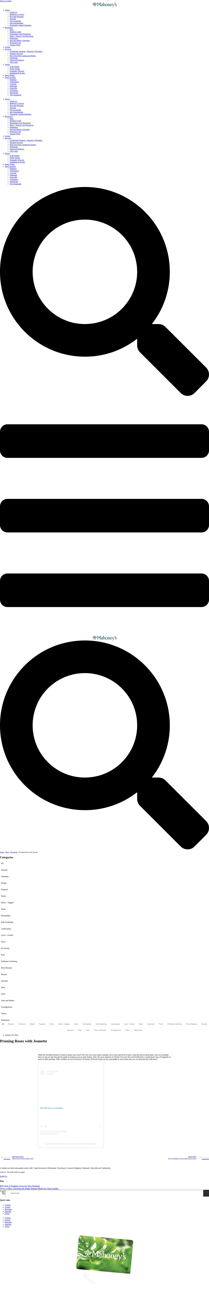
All (2, 863)
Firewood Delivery (17, 60)
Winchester (14, 93)
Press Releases (6, 968)
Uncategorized (6, 1007)
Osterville (13, 88)
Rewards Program (16, 17)
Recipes (4, 974)
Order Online (15, 69)
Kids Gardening (7, 922)
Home (2, 852)
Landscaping (6, 929)
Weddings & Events (17, 73)
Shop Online (10, 75)
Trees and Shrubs (7, 1000)
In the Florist (14, 67)
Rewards (8, 1209)
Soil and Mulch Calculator (20, 41)
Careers (8, 1205)
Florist (7, 64)
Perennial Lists (15, 43)
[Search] (206, 1193)
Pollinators (14, 38)
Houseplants (5, 916)
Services (8, 49)
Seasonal (4, 981)
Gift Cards (14, 62)
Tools (3, 994)
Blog (11, 30)
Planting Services (16, 54)
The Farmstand (15, 95)
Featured (4, 889)
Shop (3, 987)
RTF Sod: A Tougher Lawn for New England (20, 1186)
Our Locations (10, 78)
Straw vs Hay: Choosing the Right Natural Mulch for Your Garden (29, 1188)
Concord (13, 84)
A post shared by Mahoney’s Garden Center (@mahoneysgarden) (71, 1144)
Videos (3, 1013)
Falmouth (13, 86)
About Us (13, 12)
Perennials (13, 852)
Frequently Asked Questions (20, 25)
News (3, 942)
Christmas (5, 876)
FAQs (7, 1214)
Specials (13, 19)
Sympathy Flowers (17, 71)
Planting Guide (15, 32)
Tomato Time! (15, 45)
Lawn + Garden (7, 935)
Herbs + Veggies (7, 903)
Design (3, 883)
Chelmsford (14, 82)
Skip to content (5, 1)
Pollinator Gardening (9, 961)
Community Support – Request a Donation (26, 51)
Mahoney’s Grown (17, 14)
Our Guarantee (15, 21)
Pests (3, 955)
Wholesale (14, 58)
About (7, 10)
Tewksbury (14, 91)
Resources (9, 27)
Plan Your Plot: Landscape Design (23, 56)
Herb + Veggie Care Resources (21, 36)
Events (7, 47)
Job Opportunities (16, 23)
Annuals (4, 870)
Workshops (5, 1020)
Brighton (13, 80)
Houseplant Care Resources (20, 34)
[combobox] (103, 1193)
